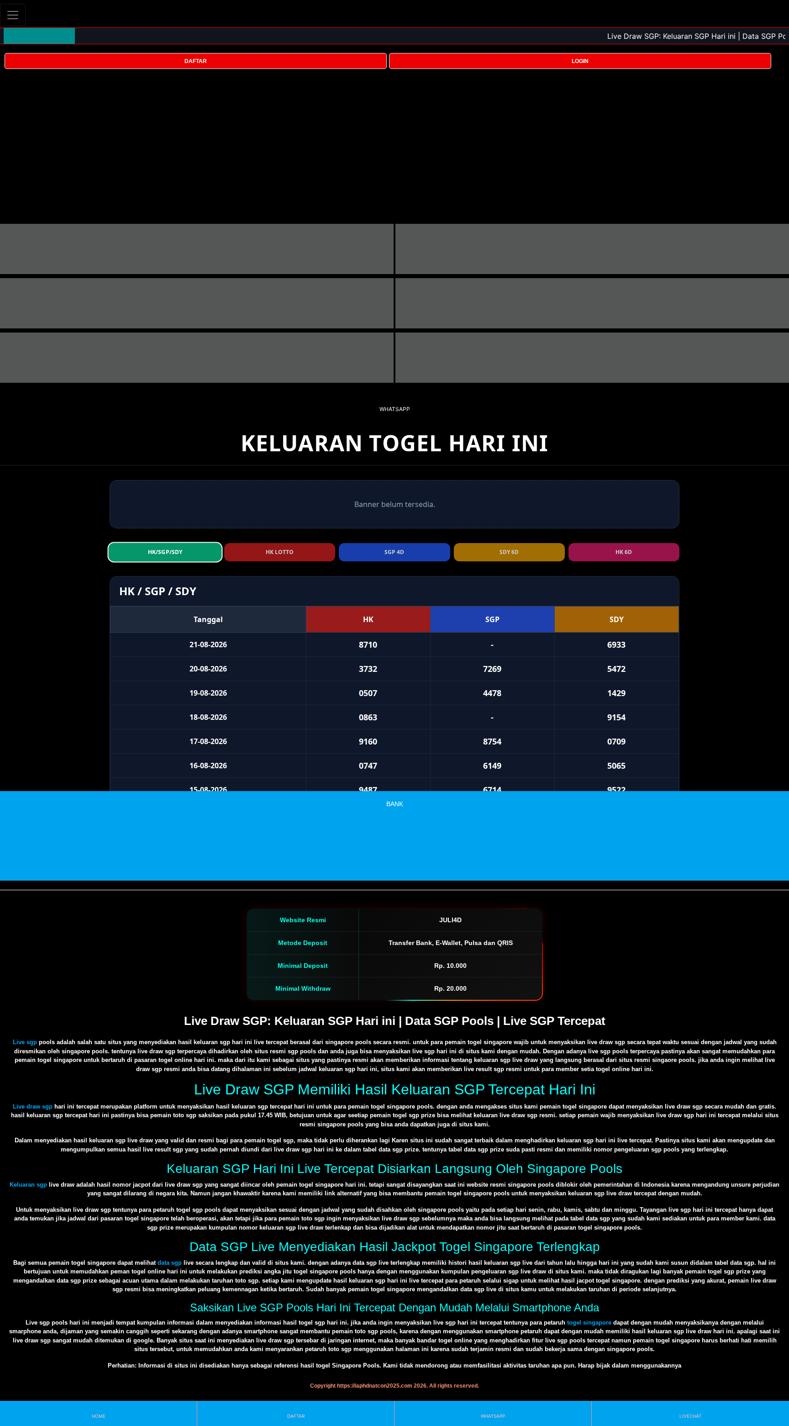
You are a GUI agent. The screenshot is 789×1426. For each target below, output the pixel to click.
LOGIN (580, 61)
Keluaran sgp (28, 1184)
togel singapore (589, 1322)
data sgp (170, 1262)
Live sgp (25, 1042)
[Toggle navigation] (13, 15)
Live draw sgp (33, 1106)
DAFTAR (195, 61)
